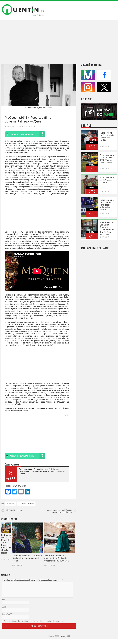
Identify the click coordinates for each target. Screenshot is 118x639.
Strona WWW (7, 614)
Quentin (18, 126)
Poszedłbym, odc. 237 (14, 510)
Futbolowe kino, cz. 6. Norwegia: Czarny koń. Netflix (107, 136)
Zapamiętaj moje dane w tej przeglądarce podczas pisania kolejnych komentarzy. (36, 621)
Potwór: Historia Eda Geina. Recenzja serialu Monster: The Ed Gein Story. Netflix (107, 228)
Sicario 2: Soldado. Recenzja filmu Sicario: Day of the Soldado (59, 511)
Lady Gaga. (50, 150)
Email (4, 607)
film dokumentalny (26, 504)
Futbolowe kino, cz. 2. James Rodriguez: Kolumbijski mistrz (107, 205)
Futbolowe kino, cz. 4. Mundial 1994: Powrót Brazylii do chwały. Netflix (6, 544)
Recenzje (29, 126)
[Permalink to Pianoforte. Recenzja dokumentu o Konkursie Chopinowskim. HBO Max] (59, 538)
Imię (3, 600)
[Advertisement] (59, 40)
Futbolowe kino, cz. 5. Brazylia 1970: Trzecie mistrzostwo (107, 159)
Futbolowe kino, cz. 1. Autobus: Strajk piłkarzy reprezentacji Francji (27, 558)
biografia (11, 504)
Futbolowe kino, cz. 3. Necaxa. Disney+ (107, 180)
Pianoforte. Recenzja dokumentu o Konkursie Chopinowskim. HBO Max (56, 558)
